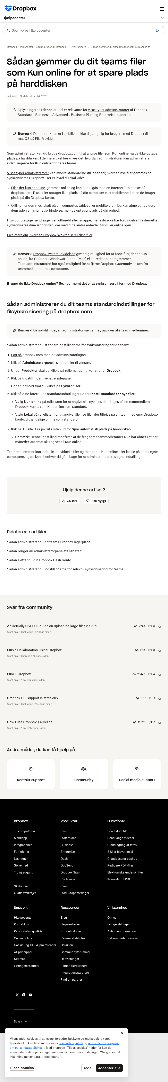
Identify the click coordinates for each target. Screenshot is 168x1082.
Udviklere (67, 945)
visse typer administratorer (108, 110)
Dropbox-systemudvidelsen (54, 254)
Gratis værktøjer (25, 893)
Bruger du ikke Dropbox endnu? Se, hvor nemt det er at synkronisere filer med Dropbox (76, 283)
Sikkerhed (21, 865)
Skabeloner (22, 886)
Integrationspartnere (75, 972)
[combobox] (84, 30)
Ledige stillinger (118, 924)
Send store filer (117, 831)
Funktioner (21, 851)
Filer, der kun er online (28, 188)
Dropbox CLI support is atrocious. (33, 698)
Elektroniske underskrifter (125, 872)
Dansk (18, 1021)
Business (67, 845)
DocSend (67, 865)
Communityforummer (75, 952)
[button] (8, 30)
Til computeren (24, 831)
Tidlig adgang (23, 872)
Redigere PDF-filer (120, 865)
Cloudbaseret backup (122, 858)
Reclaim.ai (68, 879)
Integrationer (23, 845)
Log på (16, 355)
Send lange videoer (120, 838)
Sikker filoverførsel (120, 851)
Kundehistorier (71, 931)
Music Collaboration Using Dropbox (34, 650)
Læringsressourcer (26, 965)
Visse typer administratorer (28, 173)
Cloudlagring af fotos (122, 845)
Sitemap (20, 959)
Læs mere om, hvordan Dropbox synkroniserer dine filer (49, 235)
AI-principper (23, 952)
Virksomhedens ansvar (123, 938)
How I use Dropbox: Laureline (29, 722)
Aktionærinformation (121, 931)
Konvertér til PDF (119, 879)
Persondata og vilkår (28, 931)
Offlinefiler (19, 205)
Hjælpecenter (13, 18)
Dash (64, 858)
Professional (69, 838)
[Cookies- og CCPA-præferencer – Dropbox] (66, 1052)
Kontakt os (21, 924)
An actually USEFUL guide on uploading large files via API (52, 626)
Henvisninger (70, 959)
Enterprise (68, 851)
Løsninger (21, 858)
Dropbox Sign (70, 872)
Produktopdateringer (75, 893)
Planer (65, 886)
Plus (64, 831)
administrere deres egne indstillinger (115, 457)
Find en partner (71, 979)
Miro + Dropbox (19, 674)
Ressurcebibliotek (73, 938)
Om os (111, 917)
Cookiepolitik (23, 938)
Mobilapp (20, 838)
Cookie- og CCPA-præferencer (35, 945)
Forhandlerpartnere (74, 965)
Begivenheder (70, 924)
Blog (64, 917)
